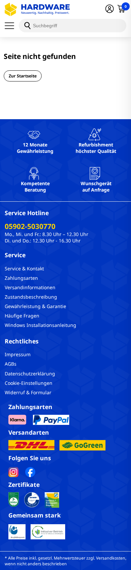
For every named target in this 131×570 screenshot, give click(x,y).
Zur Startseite (23, 76)
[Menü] (12, 25)
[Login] (109, 9)
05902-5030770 (30, 226)
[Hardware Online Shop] (37, 9)
